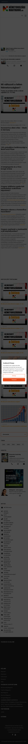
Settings (14, 375)
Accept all (14, 379)
